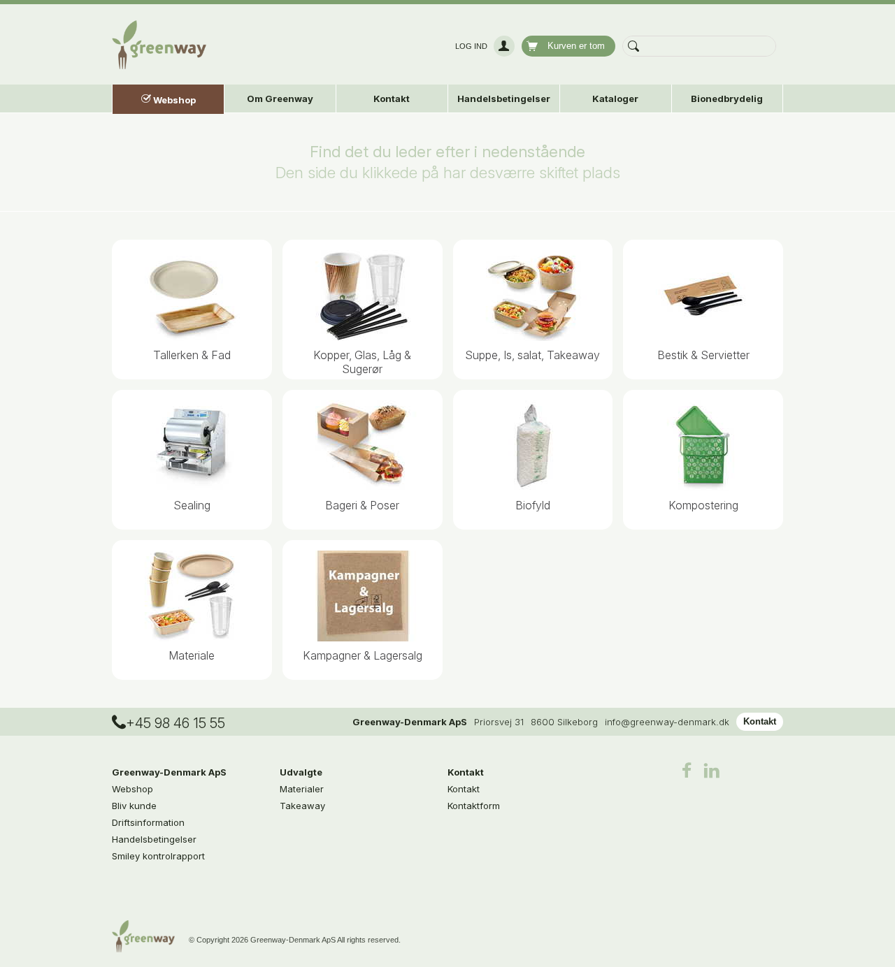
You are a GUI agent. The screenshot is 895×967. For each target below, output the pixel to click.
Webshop (132, 788)
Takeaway (302, 805)
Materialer (302, 788)
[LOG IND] (502, 46)
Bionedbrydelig (727, 98)
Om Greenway (280, 98)
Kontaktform (474, 805)
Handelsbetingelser (503, 98)
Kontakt (759, 721)
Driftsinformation (148, 822)
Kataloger (615, 98)
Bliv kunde (134, 805)
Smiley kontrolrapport (158, 855)
